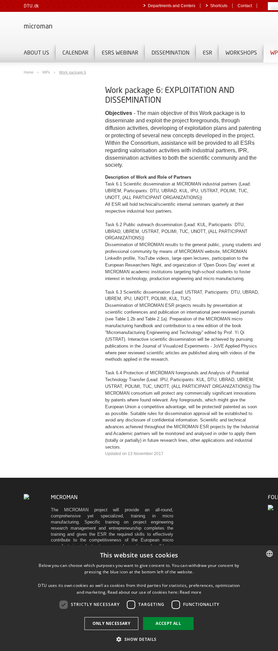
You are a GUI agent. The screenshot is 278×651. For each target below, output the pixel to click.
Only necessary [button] (112, 623)
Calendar (75, 52)
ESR (207, 52)
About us (36, 52)
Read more (190, 592)
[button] (138, 639)
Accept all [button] (168, 623)
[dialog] (139, 598)
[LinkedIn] (271, 507)
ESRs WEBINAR (120, 52)
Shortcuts (218, 5)
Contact (245, 5)
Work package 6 (72, 72)
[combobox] (269, 553)
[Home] (26, 496)
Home (29, 72)
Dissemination (171, 52)
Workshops (241, 52)
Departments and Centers (171, 5)
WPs (46, 72)
